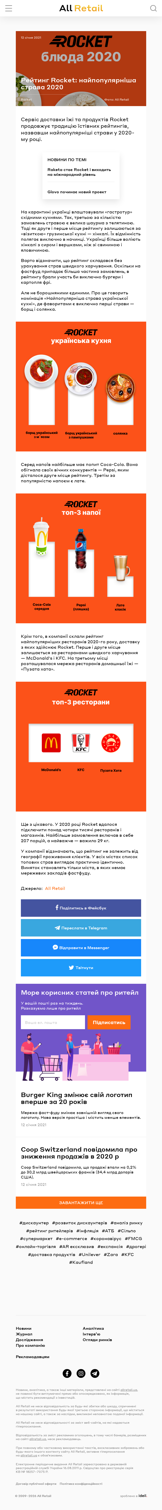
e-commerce (73, 1238)
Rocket (26, 99)
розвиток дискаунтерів (81, 1222)
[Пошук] (153, 8)
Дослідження (29, 1339)
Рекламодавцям (32, 1356)
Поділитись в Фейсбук (83, 907)
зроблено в (132, 1496)
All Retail (55, 888)
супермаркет (38, 1238)
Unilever (91, 1254)
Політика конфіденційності (81, 1483)
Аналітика (93, 1328)
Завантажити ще (81, 1202)
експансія (112, 1246)
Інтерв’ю (91, 1333)
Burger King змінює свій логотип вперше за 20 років (76, 1098)
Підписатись (109, 1022)
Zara (112, 1254)
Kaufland (82, 1262)
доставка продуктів (53, 1254)
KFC (129, 1254)
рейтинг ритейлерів (51, 1230)
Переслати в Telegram (84, 927)
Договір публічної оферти (36, 1483)
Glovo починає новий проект (76, 191)
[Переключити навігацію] (9, 8)
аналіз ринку (128, 1222)
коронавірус (108, 1238)
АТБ (109, 1230)
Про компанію (30, 1345)
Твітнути (84, 967)
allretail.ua (128, 1390)
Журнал (24, 1333)
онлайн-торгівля (37, 1246)
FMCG (135, 1238)
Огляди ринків (97, 1339)
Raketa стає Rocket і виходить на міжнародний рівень (79, 172)
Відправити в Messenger (84, 947)
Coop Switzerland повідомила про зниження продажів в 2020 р (79, 1153)
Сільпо (128, 1230)
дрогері (137, 1246)
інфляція (89, 1230)
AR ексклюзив (78, 1246)
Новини (23, 1328)
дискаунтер (36, 1222)
